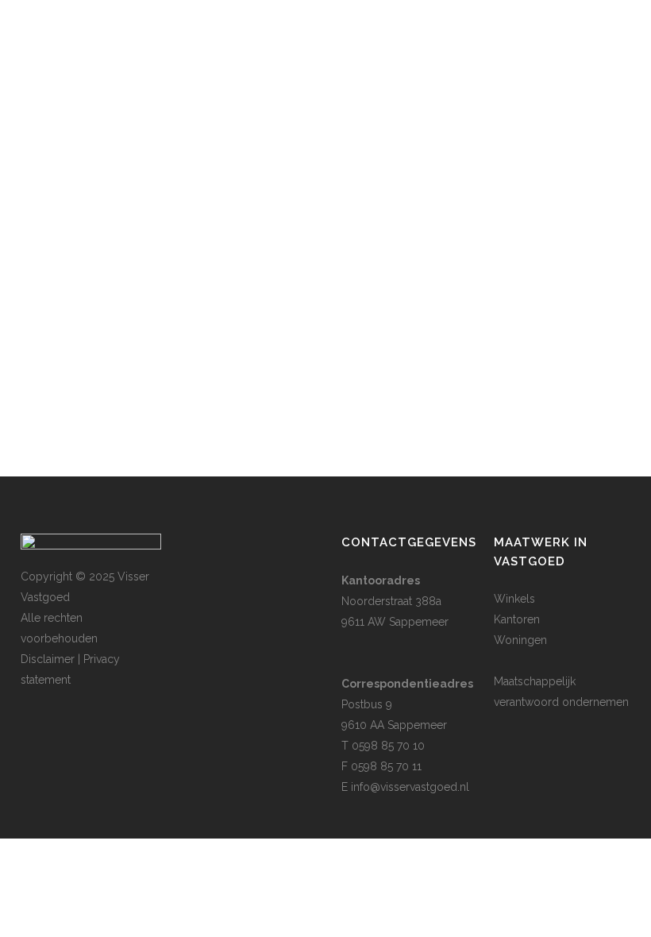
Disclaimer (48, 659)
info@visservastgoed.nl (410, 787)
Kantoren (517, 619)
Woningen (520, 640)
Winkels (514, 598)
